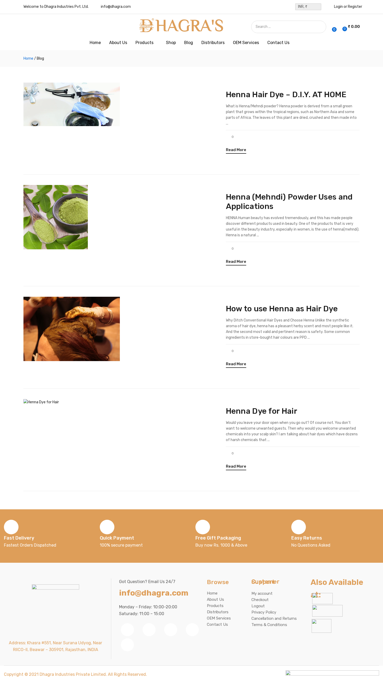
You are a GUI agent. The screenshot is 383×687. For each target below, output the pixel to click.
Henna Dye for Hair (261, 411)
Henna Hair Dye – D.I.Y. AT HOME (286, 94)
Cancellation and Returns (274, 618)
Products (145, 42)
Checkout (260, 599)
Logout (258, 606)
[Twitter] (149, 629)
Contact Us (278, 42)
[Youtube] (170, 629)
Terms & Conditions (269, 624)
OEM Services (246, 42)
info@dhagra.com (116, 6)
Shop (171, 42)
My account (262, 593)
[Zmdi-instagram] (192, 629)
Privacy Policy (263, 612)
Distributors (213, 42)
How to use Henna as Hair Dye (282, 308)
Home (95, 42)
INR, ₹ (302, 7)
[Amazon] (127, 644)
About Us (118, 42)
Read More (236, 149)
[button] (350, 27)
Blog (188, 42)
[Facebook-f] (127, 629)
